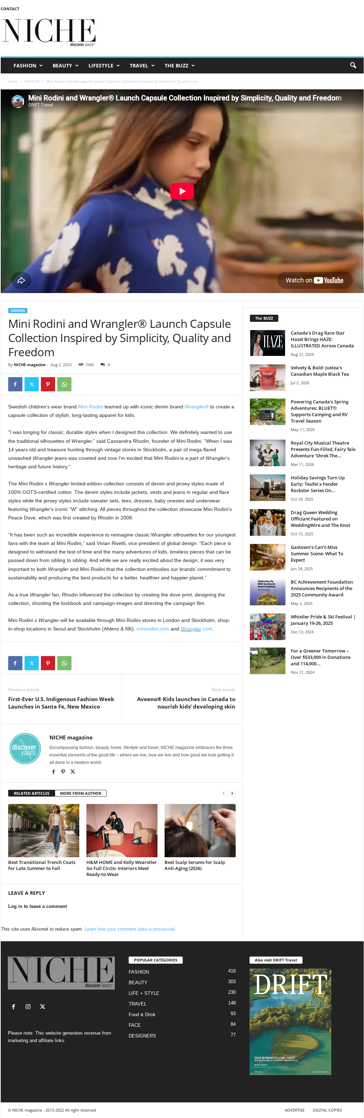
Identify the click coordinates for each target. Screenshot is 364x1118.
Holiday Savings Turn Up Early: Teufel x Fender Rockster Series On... (318, 484)
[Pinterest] (48, 384)
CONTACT (10, 8)
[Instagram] (29, 1007)
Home (13, 81)
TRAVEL (139, 65)
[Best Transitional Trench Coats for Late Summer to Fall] (43, 830)
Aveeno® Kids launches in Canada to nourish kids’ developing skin (186, 702)
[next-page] (232, 793)
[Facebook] (15, 384)
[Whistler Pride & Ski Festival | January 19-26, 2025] (267, 626)
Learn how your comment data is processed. (130, 929)
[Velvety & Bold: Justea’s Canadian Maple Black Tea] (267, 377)
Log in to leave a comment (37, 906)
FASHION (25, 65)
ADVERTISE (295, 1110)
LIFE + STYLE (144, 993)
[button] (353, 65)
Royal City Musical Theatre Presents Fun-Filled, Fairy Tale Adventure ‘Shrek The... (323, 449)
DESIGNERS (142, 1036)
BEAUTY (62, 65)
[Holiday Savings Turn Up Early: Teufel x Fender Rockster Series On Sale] (267, 487)
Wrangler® (196, 406)
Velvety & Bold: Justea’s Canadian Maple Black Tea (320, 370)
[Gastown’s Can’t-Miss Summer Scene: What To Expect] (267, 557)
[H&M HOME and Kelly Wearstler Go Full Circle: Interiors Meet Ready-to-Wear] (121, 830)
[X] (73, 772)
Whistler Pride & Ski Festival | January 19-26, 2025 (323, 619)
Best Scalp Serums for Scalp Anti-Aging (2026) (195, 865)
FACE (135, 1025)
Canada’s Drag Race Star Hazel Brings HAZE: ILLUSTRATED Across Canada (322, 339)
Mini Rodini (90, 406)
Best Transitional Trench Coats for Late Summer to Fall (41, 865)
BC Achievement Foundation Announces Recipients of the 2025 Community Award (322, 588)
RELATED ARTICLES (31, 793)
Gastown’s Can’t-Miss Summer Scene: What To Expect (317, 553)
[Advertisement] (234, 33)
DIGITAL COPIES (327, 1110)
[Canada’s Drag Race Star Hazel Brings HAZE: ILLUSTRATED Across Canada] (267, 343)
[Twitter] (32, 384)
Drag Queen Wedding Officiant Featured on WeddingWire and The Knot (320, 518)
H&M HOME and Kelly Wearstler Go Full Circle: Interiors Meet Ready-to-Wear (121, 868)
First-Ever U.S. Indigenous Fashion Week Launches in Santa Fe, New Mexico (61, 702)
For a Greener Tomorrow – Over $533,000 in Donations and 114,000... (320, 657)
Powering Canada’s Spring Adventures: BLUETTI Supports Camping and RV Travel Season (319, 411)
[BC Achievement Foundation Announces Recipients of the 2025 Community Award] (267, 592)
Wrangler (191, 629)
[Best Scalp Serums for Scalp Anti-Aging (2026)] (200, 830)
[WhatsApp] (64, 384)
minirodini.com (152, 629)
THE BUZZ (176, 65)
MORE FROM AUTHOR (80, 793)
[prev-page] (223, 793)
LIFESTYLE (101, 65)
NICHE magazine (30, 364)
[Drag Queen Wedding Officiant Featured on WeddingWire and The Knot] (267, 522)
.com (206, 629)
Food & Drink (142, 1014)
